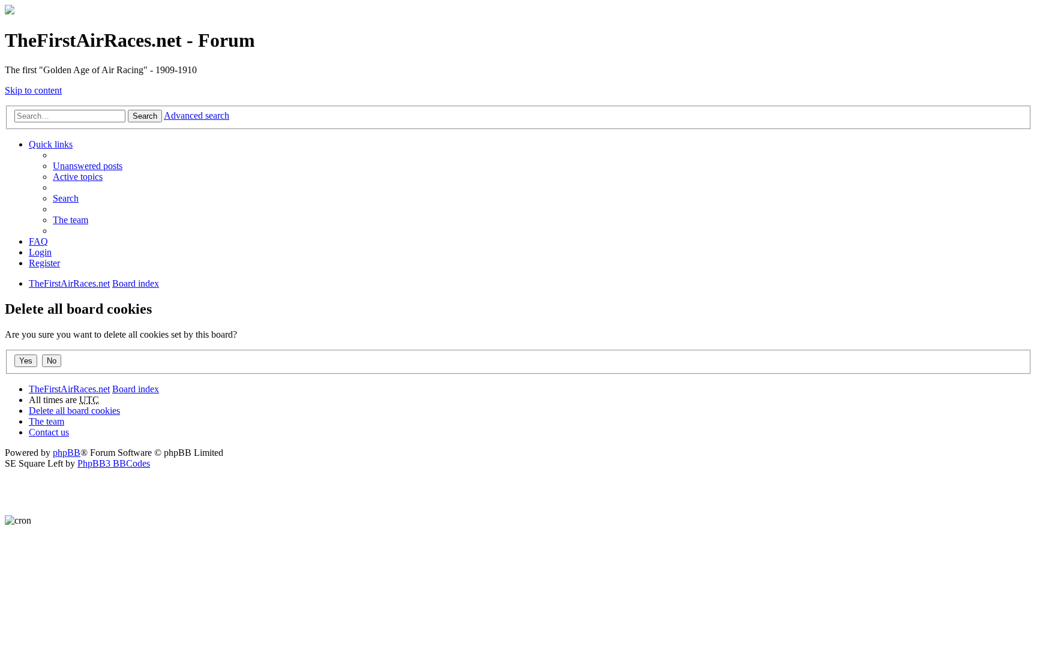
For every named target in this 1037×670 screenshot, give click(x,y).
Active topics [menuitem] (78, 177)
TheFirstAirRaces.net (69, 389)
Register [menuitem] (44, 263)
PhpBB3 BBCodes (113, 463)
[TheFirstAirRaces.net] (9, 11)
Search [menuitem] (66, 198)
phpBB (66, 452)
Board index (135, 389)
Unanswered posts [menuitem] (87, 166)
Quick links (51, 144)
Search (145, 116)
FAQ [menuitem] (38, 241)
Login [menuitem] (40, 252)
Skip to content (33, 90)
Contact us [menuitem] (49, 432)
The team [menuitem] (70, 220)
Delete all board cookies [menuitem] (74, 410)
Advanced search (196, 115)
